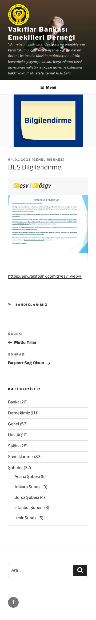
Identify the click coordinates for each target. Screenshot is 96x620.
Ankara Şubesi (28, 487)
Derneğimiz (19, 413)
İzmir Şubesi (26, 518)
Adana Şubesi (27, 476)
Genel (13, 424)
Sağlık (13, 446)
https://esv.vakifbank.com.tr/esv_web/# (45, 276)
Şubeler (15, 467)
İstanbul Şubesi (28, 507)
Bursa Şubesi (26, 497)
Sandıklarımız (31, 305)
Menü (51, 87)
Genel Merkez (48, 159)
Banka (13, 402)
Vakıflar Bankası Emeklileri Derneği (41, 33)
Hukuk (14, 435)
